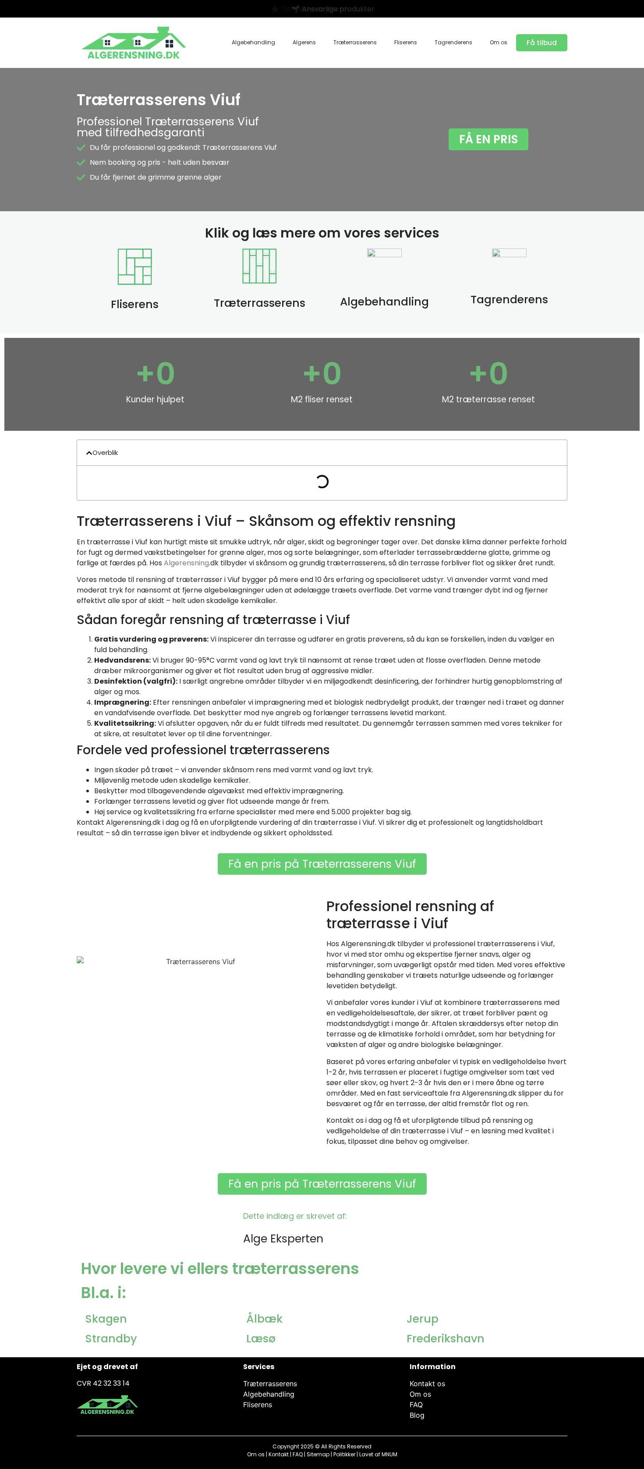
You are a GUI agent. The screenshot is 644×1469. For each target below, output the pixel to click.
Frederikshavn (446, 1338)
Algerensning (186, 563)
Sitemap (318, 1454)
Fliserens (405, 42)
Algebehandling (253, 42)
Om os (498, 42)
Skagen (106, 1319)
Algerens (304, 42)
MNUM (389, 1454)
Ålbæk (264, 1319)
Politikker (344, 1454)
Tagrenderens (453, 42)
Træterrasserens (355, 42)
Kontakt (279, 1454)
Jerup (423, 1319)
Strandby (111, 1338)
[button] (89, 453)
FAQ (298, 1454)
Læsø (261, 1338)
